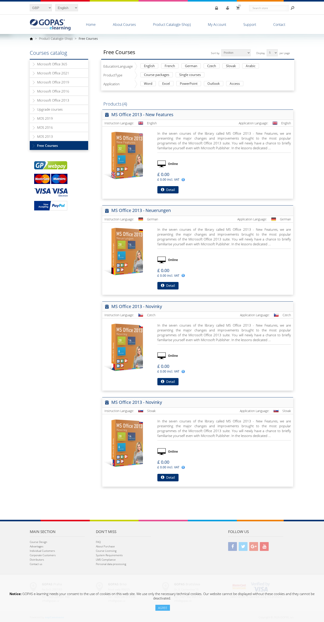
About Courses (124, 24)
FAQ (98, 542)
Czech (211, 66)
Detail (170, 189)
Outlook (213, 84)
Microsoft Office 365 (52, 64)
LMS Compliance (106, 560)
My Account (217, 24)
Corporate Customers (43, 555)
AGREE (162, 608)
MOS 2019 (45, 118)
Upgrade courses (50, 109)
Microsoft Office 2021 (53, 73)
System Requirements (109, 555)
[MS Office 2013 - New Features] (126, 155)
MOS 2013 (45, 136)
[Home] (31, 38)
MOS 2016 (45, 127)
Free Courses (47, 145)
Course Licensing (106, 551)
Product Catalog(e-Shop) (172, 24)
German (191, 66)
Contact (279, 24)
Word (148, 84)
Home (91, 24)
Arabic (250, 66)
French (170, 66)
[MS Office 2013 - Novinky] (126, 347)
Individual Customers (42, 551)
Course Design (38, 542)
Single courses (190, 75)
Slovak (231, 66)
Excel (166, 84)
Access (235, 84)
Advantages (36, 546)
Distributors (37, 560)
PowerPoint (188, 84)
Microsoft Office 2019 (53, 82)
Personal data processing (111, 564)
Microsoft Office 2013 (53, 100)
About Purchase (105, 546)
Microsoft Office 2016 (53, 91)
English (149, 66)
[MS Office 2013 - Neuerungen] (126, 251)
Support (249, 24)
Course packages (156, 75)
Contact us (36, 564)
